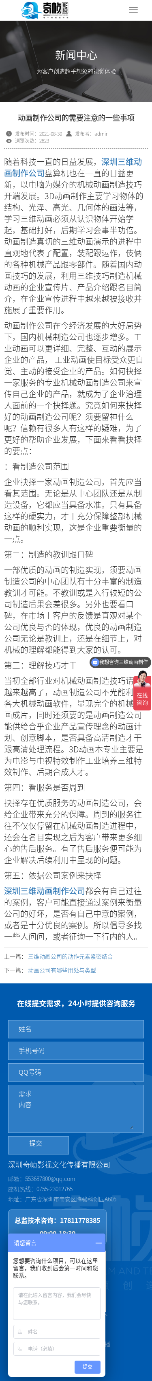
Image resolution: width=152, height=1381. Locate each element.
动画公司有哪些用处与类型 (62, 970)
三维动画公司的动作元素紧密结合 (70, 956)
